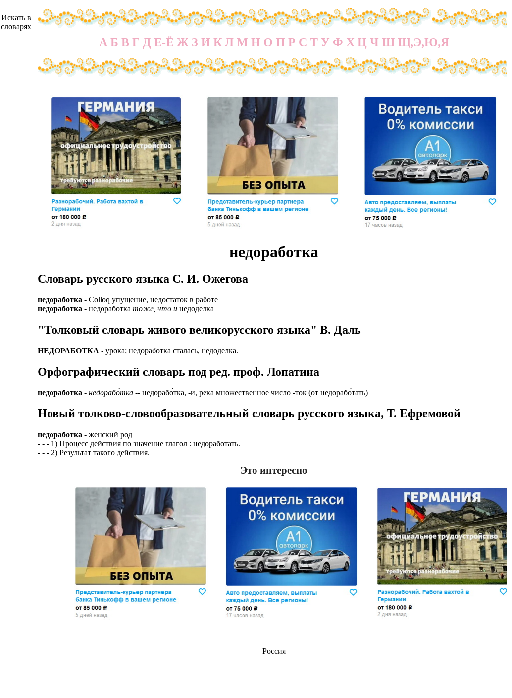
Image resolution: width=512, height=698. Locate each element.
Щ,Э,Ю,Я (423, 42)
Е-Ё (164, 42)
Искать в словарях (16, 22)
